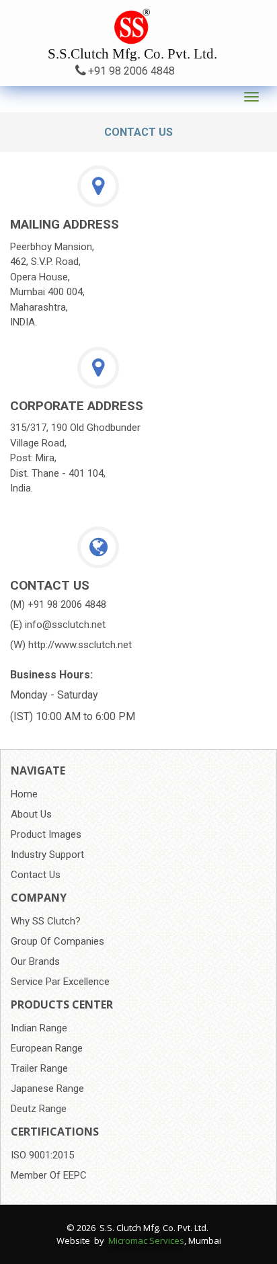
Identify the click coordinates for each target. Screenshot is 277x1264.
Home (24, 794)
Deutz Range (39, 1109)
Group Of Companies (57, 941)
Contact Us (36, 875)
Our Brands (35, 961)
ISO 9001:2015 (42, 1155)
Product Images (46, 834)
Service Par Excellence (60, 982)
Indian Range (39, 1028)
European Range (47, 1048)
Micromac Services (146, 1240)
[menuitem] (138, 794)
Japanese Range (47, 1088)
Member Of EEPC (49, 1175)
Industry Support (47, 854)
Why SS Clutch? (46, 921)
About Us (31, 814)
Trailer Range (39, 1068)
